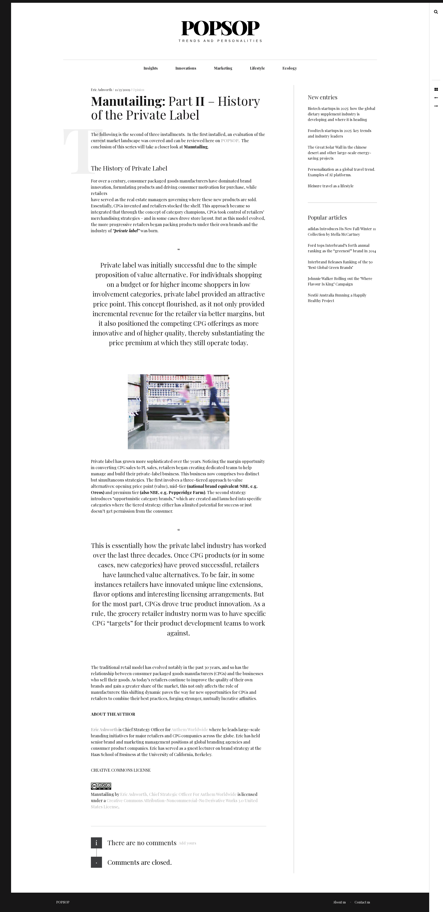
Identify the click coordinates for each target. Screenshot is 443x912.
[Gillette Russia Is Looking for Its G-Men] (436, 98)
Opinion (138, 90)
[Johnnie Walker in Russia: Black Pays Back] (436, 106)
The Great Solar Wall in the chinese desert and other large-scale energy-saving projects (339, 153)
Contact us (362, 902)
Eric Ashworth (102, 90)
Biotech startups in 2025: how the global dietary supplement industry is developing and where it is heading (341, 114)
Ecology (289, 68)
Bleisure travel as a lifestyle (330, 185)
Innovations (185, 68)
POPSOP (220, 27)
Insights (151, 68)
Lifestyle (257, 68)
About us (339, 902)
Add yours (187, 843)
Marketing (223, 68)
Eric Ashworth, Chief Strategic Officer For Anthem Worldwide (178, 794)
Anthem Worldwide (189, 730)
